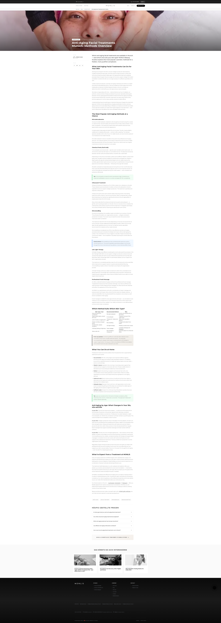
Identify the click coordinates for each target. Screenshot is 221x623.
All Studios (115, 585)
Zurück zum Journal (78, 36)
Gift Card (114, 589)
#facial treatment (105, 499)
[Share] (82, 65)
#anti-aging (95, 499)
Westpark (124, 483)
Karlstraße (117, 483)
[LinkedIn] (80, 65)
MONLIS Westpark (97, 589)
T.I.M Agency (96, 620)
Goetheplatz (111, 483)
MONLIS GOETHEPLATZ (98, 587)
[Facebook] (74, 65)
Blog (128, 5)
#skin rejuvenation (126, 499)
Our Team (86, 5)
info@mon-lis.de (135, 587)
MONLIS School (79, 5)
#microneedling (115, 499)
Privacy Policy (143, 620)
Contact (133, 5)
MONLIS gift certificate (124, 491)
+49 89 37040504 (135, 585)
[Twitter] (77, 65)
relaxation (121, 329)
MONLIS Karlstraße (97, 585)
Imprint (137, 620)
